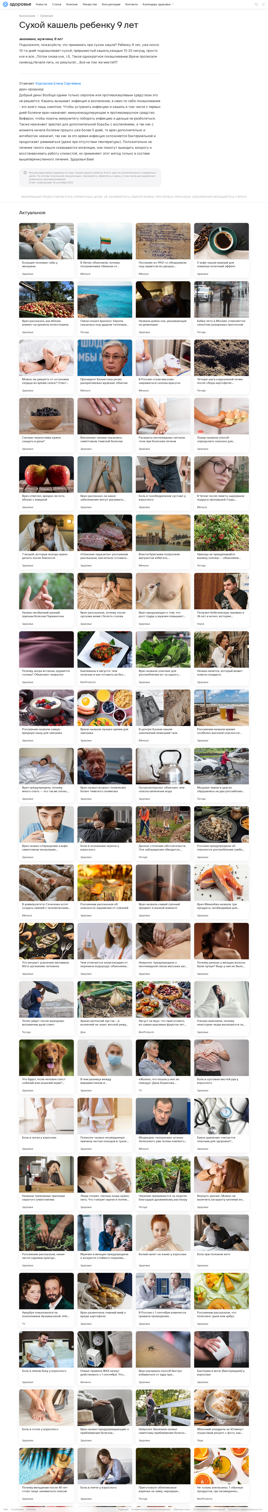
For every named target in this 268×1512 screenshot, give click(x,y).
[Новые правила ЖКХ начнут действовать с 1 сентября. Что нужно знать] (104, 1358)
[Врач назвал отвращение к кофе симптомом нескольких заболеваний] (46, 833)
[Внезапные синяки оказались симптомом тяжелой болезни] (104, 425)
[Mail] (5, 4)
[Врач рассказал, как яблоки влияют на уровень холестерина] (46, 308)
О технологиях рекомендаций (209, 1509)
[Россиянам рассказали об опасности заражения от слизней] (104, 892)
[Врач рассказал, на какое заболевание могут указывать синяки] (104, 483)
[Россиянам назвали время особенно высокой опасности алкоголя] (221, 717)
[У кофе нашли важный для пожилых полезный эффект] (221, 250)
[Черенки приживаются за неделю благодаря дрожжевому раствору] (163, 1183)
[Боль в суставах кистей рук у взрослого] (221, 1067)
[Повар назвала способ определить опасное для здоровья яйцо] (221, 425)
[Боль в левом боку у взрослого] (46, 1358)
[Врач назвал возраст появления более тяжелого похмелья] (104, 775)
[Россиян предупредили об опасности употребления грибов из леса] (221, 833)
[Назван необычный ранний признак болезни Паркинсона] (46, 600)
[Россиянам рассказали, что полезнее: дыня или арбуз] (221, 1300)
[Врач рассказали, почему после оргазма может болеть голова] (104, 600)
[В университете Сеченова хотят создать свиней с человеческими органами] (46, 892)
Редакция (123, 1509)
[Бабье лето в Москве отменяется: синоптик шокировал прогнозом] (221, 308)
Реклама (31, 1509)
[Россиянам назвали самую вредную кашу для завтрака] (46, 717)
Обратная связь (181, 1509)
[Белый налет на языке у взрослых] (163, 1242)
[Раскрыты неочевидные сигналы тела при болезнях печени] (163, 425)
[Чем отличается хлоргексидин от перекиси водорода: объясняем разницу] (104, 950)
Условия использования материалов (150, 1509)
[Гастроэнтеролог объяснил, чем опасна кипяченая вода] (163, 775)
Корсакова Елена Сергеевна (58, 83)
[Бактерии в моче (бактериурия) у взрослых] (221, 1358)
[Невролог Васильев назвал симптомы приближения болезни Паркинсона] (163, 1417)
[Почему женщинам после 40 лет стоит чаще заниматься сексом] (46, 1475)
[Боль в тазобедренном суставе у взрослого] (163, 483)
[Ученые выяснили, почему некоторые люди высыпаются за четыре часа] (221, 1008)
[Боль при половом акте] (221, 1242)
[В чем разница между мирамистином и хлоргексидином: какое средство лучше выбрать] (104, 1067)
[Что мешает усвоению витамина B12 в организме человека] (46, 950)
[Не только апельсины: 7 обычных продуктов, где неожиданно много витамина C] (221, 1475)
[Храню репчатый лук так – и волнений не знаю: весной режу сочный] (104, 1008)
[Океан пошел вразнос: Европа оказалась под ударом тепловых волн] (104, 308)
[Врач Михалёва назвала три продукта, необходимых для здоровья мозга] (221, 892)
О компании (17, 1509)
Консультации (27, 15)
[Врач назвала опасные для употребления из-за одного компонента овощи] (163, 658)
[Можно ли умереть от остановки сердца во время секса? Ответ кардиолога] (46, 367)
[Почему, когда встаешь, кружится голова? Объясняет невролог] (46, 658)
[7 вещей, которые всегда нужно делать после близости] (46, 542)
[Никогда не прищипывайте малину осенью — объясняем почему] (221, 542)
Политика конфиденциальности (244, 1509)
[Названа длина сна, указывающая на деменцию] (163, 308)
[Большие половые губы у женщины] (46, 250)
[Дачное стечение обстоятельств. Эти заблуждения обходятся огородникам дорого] (163, 833)
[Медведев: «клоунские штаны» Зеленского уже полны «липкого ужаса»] (163, 1125)
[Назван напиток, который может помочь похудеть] (221, 658)
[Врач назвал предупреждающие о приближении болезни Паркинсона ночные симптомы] (104, 1417)
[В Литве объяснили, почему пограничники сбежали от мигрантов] (104, 250)
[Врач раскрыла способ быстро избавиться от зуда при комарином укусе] (163, 1358)
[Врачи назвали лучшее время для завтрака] (104, 717)
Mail (6, 1509)
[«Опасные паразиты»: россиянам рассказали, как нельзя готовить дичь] (104, 542)
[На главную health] (19, 4)
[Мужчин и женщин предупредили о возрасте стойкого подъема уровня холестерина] (104, 1242)
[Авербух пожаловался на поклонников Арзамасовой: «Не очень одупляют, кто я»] (46, 1300)
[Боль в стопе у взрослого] (46, 1417)
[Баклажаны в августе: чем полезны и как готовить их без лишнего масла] (104, 658)
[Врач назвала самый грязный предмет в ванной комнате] (163, 892)
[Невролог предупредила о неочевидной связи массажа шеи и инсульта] (163, 950)
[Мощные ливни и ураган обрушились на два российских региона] (221, 775)
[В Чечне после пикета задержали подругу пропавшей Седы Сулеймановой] (221, 483)
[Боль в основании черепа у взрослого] (104, 833)
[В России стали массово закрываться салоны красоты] (163, 367)
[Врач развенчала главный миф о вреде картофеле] (104, 1300)
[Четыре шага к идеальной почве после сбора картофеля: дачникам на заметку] (221, 367)
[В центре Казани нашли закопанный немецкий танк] (163, 717)
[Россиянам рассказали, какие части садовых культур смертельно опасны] (46, 1242)
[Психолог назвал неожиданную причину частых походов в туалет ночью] (104, 1125)
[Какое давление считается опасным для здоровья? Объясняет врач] (221, 1125)
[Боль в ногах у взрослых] (46, 1125)
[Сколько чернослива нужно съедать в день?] (46, 425)
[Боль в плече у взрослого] (104, 1475)
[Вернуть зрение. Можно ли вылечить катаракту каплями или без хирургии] (221, 1183)
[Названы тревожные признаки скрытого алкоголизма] (46, 1183)
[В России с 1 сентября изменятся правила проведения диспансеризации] (163, 1300)
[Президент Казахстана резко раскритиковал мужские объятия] (104, 367)
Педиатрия (46, 15)
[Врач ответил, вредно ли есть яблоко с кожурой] (46, 483)
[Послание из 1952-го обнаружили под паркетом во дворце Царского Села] (163, 250)
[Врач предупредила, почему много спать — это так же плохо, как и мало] (46, 775)
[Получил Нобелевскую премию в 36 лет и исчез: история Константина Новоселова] (221, 600)
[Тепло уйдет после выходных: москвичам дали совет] (46, 1008)
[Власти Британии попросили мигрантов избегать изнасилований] (163, 542)
